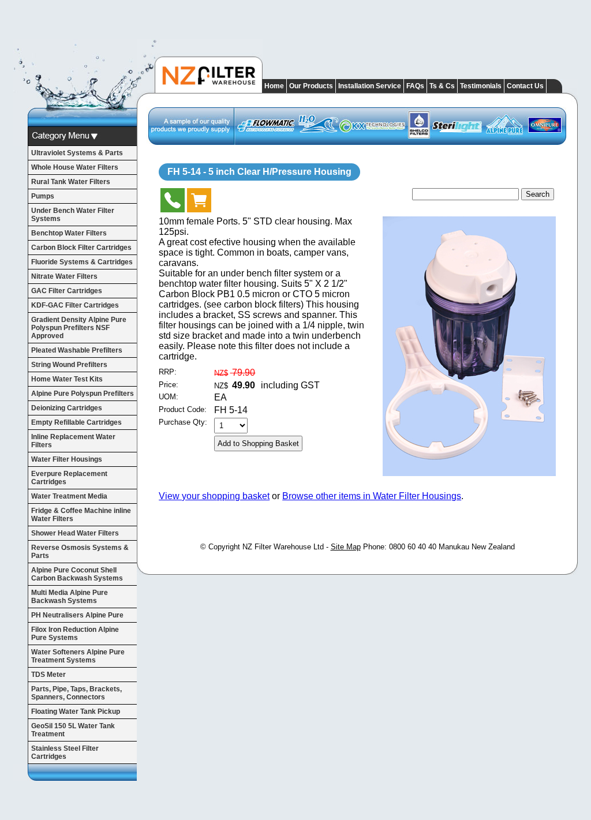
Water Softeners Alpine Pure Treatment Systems (78, 656)
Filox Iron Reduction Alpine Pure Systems (75, 634)
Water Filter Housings (66, 459)
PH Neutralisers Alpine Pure (77, 615)
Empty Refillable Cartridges (76, 422)
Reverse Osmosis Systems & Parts (80, 552)
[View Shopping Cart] (199, 203)
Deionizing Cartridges (66, 408)
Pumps (42, 196)
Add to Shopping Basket (258, 443)
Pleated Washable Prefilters (76, 350)
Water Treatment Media (69, 496)
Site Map (346, 546)
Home (274, 86)
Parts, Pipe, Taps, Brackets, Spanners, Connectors (76, 693)
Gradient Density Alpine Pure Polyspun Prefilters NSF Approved (78, 328)
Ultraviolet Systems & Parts (77, 153)
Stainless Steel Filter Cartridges (65, 752)
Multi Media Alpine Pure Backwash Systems (69, 597)
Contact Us (525, 86)
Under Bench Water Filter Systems (72, 215)
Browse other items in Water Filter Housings (371, 496)
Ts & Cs (442, 86)
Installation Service (369, 86)
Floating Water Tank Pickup (75, 711)
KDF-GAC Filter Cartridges (75, 305)
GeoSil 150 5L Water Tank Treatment (73, 730)
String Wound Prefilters (69, 365)
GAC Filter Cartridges (66, 291)
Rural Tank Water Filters (70, 182)
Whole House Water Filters (74, 167)
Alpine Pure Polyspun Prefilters (82, 394)
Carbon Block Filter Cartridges (81, 248)
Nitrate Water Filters (64, 276)
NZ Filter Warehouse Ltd (283, 546)
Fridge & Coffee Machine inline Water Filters (81, 515)
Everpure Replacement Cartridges (69, 478)
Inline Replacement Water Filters (73, 441)
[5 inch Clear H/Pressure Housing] (469, 473)
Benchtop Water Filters (69, 233)
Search (537, 194)
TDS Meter (48, 675)
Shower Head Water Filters (75, 533)
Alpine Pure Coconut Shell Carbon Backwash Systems (77, 574)
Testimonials (481, 86)
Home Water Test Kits (67, 379)
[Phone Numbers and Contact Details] (172, 203)
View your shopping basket (214, 496)
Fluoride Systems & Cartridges (82, 262)
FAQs (415, 86)
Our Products (311, 86)
